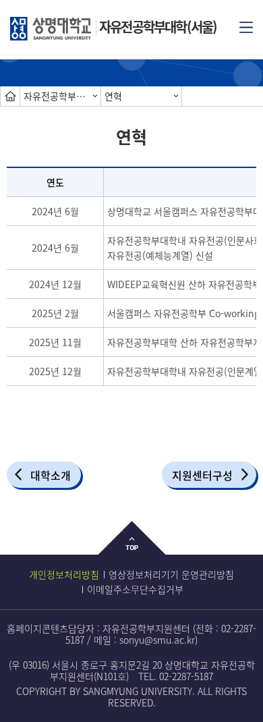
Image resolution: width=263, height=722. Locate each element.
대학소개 (50, 475)
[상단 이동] (132, 548)
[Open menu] (246, 26)
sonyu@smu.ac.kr (157, 639)
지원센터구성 (202, 475)
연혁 (113, 96)
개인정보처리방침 (64, 574)
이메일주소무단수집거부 (135, 589)
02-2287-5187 (186, 676)
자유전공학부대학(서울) (157, 26)
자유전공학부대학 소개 (62, 96)
